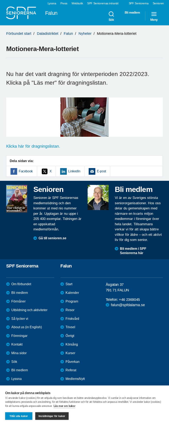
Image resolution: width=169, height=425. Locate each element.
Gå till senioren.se (52, 238)
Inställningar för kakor (52, 416)
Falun (68, 33)
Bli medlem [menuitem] (132, 12)
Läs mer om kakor (64, 405)
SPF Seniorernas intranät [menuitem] (103, 3)
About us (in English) (26, 327)
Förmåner (18, 301)
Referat (71, 370)
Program (72, 301)
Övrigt (70, 335)
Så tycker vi (19, 318)
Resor (70, 310)
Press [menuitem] (63, 3)
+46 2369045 (129, 300)
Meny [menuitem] (154, 19)
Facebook (26, 171)
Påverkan (73, 361)
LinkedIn (74, 171)
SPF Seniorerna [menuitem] (139, 3)
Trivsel (70, 327)
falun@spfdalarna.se (128, 305)
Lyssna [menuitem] (52, 3)
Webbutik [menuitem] (77, 3)
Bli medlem (19, 292)
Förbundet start (18, 33)
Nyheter (85, 33)
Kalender (72, 292)
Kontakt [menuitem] (16, 344)
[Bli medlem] (98, 197)
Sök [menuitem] (111, 19)
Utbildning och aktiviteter (29, 310)
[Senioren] (16, 198)
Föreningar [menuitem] (19, 335)
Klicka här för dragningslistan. (33, 146)
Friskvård (72, 318)
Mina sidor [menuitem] (19, 353)
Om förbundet (21, 284)
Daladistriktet (47, 33)
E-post (101, 171)
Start (69, 284)
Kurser (70, 353)
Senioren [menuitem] (158, 3)
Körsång (72, 344)
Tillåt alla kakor (18, 416)
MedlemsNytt (75, 379)
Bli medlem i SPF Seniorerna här (133, 251)
